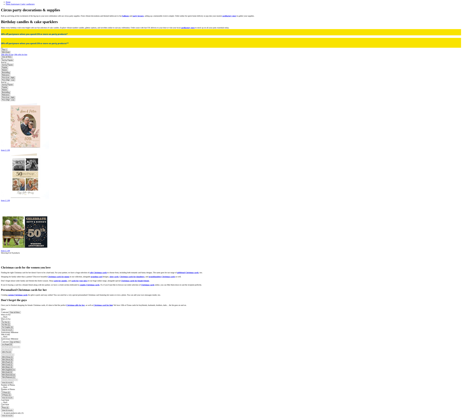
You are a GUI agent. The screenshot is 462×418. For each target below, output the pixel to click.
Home (8, 2)
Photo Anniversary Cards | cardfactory (20, 4)
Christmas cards (147, 285)
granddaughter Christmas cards (162, 277)
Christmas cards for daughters (132, 277)
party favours (138, 16)
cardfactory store (229, 16)
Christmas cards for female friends (135, 281)
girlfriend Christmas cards (188, 273)
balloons (125, 16)
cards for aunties (60, 281)
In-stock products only (13, 413)
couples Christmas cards (89, 285)
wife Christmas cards (98, 273)
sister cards (114, 277)
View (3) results (7, 330)
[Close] (2, 310)
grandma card (96, 277)
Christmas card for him (103, 305)
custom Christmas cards (18, 295)
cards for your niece (79, 281)
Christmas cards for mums (58, 277)
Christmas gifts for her (75, 305)
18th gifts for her (7, 54)
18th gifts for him (20, 54)
